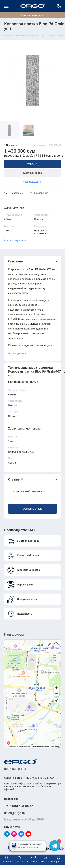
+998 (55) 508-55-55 (18, 806)
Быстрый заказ (32, 172)
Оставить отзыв (32, 508)
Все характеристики (15, 240)
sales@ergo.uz (14, 813)
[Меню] (6, 6)
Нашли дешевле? (33, 181)
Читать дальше (17, 353)
